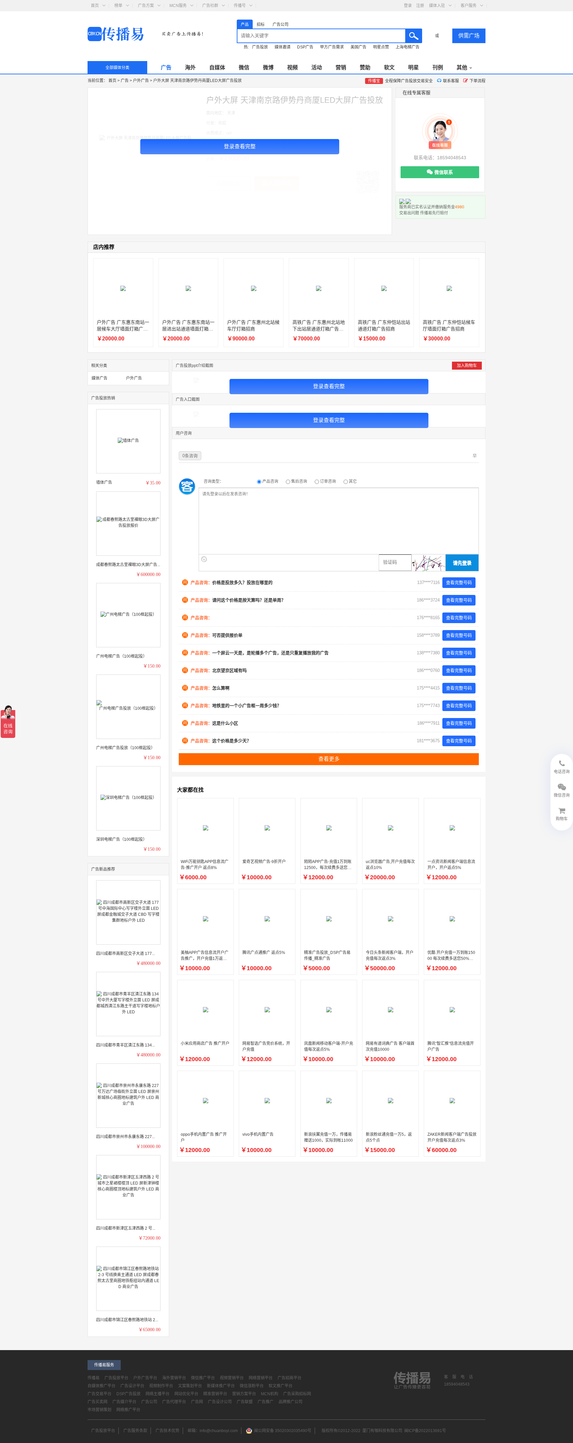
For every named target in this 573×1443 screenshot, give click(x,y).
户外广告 (141, 80)
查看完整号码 (459, 582)
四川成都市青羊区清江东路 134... (125, 1045)
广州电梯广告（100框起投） (121, 656)
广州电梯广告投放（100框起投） (125, 748)
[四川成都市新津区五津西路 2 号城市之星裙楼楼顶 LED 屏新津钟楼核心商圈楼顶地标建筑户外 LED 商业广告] (128, 1186)
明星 (413, 67)
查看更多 (329, 759)
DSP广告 (305, 47)
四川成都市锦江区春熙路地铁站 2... (127, 1320)
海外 (190, 67)
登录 (408, 5)
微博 (268, 67)
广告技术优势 (167, 1430)
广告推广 (266, 1402)
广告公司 (149, 1402)
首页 (112, 80)
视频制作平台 (161, 1386)
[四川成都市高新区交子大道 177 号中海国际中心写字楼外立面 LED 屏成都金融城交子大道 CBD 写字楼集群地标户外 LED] (128, 911)
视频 (292, 67)
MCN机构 (269, 1394)
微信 (244, 67)
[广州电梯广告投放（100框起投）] (128, 705)
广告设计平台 (132, 1386)
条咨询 (190, 455)
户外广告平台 (145, 1378)
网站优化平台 (186, 1394)
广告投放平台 (116, 1378)
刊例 (437, 67)
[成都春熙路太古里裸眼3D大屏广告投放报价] (128, 522)
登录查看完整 (240, 146)
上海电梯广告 (407, 47)
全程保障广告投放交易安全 (400, 81)
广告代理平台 (174, 1402)
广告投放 (260, 47)
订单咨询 (328, 481)
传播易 (93, 1378)
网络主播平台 (157, 1394)
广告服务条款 (135, 1430)
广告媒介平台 (124, 1402)
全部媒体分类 (117, 67)
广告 (166, 67)
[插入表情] (204, 559)
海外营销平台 (174, 1378)
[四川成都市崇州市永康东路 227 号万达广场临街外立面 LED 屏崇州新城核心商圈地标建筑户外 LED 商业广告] (128, 1094)
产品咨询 (270, 481)
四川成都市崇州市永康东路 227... (125, 1136)
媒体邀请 (282, 47)
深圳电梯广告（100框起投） (121, 839)
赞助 (365, 67)
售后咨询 (299, 481)
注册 (420, 5)
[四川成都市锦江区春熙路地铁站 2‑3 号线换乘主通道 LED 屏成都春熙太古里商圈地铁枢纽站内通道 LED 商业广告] (128, 1277)
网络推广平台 (128, 1409)
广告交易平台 (99, 1394)
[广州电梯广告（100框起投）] (128, 614)
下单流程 (477, 81)
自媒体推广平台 (101, 1386)
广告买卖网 (97, 1402)
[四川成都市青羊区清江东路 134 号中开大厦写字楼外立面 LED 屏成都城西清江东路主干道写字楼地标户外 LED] (128, 1002)
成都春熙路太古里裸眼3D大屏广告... (128, 564)
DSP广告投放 (128, 1394)
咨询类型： (213, 481)
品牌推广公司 (290, 1402)
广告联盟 (245, 1402)
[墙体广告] (128, 440)
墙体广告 (104, 482)
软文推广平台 (280, 1386)
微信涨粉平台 (252, 1386)
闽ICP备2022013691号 (425, 1430)
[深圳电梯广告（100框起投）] (128, 797)
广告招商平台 (289, 1378)
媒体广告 (99, 378)
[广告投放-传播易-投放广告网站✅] (121, 34)
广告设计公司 (220, 1402)
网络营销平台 (261, 1378)
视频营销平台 (232, 1378)
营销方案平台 (244, 1394)
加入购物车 (467, 365)
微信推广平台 (203, 1378)
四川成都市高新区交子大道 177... (125, 953)
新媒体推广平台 (221, 1386)
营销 (341, 67)
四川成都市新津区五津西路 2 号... (125, 1228)
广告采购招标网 (297, 1394)
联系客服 (451, 81)
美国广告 (358, 47)
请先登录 (462, 562)
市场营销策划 (99, 1409)
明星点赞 (381, 47)
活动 (316, 67)
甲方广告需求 (332, 47)
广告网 (197, 1402)
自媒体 (217, 67)
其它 (352, 481)
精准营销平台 (215, 1394)
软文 (389, 67)
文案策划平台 (190, 1386)
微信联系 (443, 172)
